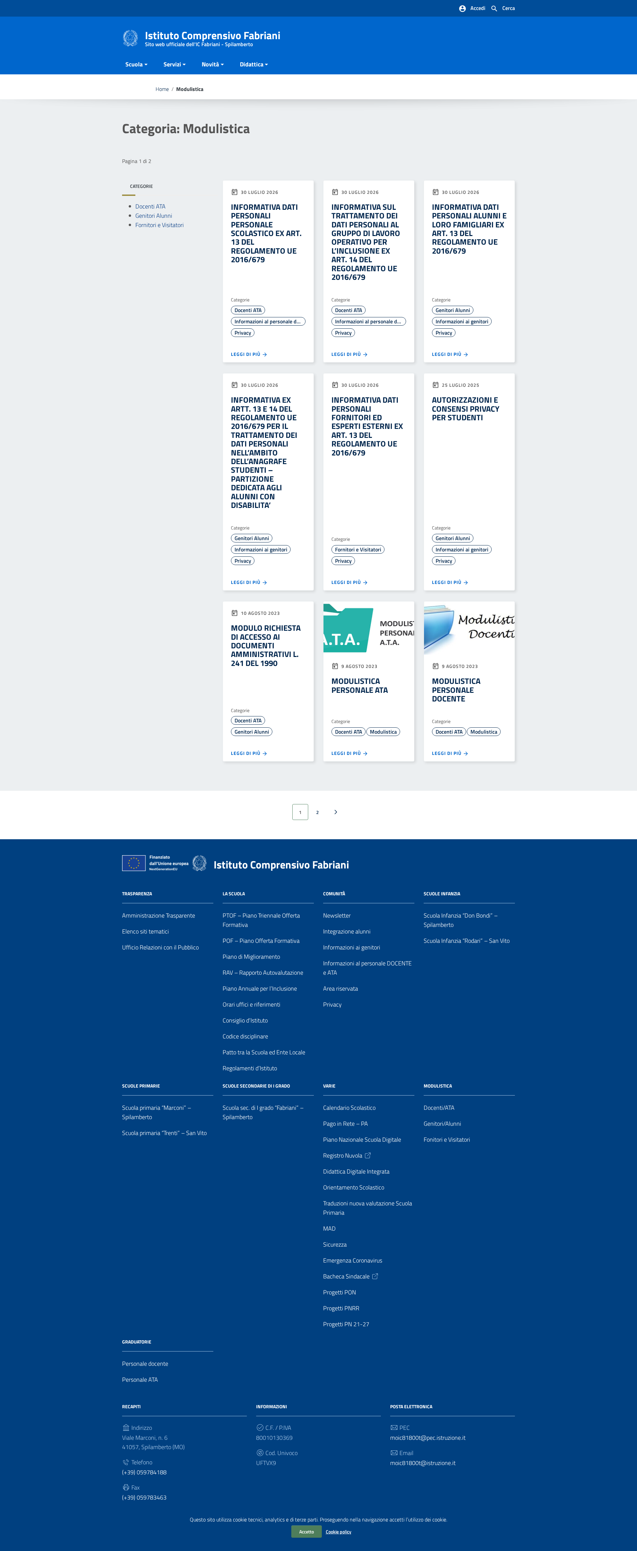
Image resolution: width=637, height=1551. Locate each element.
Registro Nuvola (342, 1155)
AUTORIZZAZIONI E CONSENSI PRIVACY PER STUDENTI (465, 408)
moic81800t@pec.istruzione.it (427, 1437)
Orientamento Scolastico (353, 1187)
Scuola (134, 64)
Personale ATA (140, 1379)
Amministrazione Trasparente (158, 915)
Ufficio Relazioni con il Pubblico (160, 947)
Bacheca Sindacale (346, 1276)
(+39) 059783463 (144, 1497)
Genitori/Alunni (442, 1123)
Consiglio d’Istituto (245, 1020)
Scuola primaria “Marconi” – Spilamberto (156, 1112)
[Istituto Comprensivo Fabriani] (130, 37)
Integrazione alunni (347, 931)
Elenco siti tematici (145, 931)
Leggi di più (246, 354)
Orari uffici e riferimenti (251, 1004)
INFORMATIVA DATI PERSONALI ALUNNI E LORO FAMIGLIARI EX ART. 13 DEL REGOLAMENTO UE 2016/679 (469, 229)
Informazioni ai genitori (462, 321)
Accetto (306, 1531)
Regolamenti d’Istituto (250, 1068)
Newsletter (337, 915)
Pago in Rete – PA (345, 1123)
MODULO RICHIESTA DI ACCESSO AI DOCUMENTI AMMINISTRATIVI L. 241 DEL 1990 (266, 645)
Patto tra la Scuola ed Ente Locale (264, 1052)
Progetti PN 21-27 (346, 1324)
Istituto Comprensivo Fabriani (212, 36)
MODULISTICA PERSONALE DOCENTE (456, 689)
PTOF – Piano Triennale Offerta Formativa (261, 920)
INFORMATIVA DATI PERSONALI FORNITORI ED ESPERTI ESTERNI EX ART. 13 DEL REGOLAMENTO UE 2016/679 (367, 426)
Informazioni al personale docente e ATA (270, 321)
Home (162, 89)
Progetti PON (339, 1292)
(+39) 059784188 (144, 1472)
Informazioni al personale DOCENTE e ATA (367, 968)
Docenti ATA (150, 206)
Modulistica (383, 732)
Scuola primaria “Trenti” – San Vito (164, 1132)
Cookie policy (338, 1531)
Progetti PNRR (341, 1308)
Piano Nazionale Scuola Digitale (362, 1139)
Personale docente (145, 1363)
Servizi (172, 64)
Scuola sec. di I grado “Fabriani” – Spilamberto (263, 1112)
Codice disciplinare (245, 1036)
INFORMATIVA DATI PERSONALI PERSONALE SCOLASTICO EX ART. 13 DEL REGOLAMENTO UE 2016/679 (266, 233)
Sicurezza (335, 1244)
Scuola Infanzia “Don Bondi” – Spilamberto (461, 920)
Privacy (243, 333)
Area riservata (340, 988)
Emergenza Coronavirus (352, 1260)
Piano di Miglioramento (251, 956)
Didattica (251, 64)
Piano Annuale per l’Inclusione (260, 988)
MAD (329, 1228)
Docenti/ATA (439, 1107)
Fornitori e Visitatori (159, 225)
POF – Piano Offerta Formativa (261, 940)
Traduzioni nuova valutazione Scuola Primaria (367, 1208)
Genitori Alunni (153, 215)
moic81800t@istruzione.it (423, 1462)
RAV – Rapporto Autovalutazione (263, 972)
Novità (210, 64)
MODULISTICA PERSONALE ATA (359, 685)
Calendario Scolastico (349, 1107)
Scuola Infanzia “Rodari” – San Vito (467, 940)
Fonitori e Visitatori (447, 1139)
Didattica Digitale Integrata (356, 1171)
